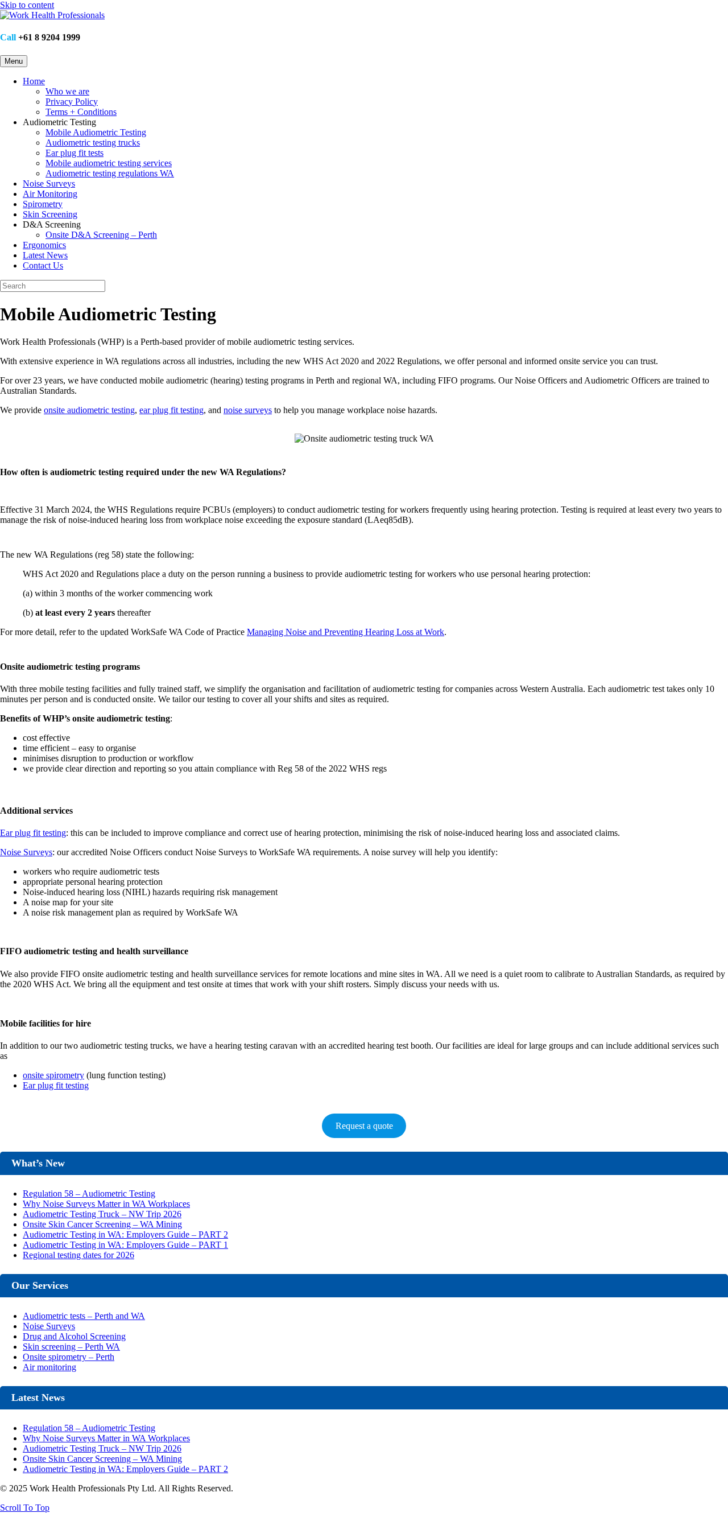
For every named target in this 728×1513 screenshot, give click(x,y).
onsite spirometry (53, 1075)
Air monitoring (49, 1367)
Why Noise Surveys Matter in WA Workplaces (106, 1204)
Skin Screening (50, 214)
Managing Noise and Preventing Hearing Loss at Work (345, 632)
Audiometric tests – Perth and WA (84, 1316)
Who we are (67, 91)
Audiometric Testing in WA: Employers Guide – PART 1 (125, 1245)
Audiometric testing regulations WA (110, 173)
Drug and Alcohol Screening (74, 1336)
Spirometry (43, 204)
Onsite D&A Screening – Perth (101, 235)
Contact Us (43, 265)
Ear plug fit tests (75, 153)
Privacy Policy (72, 101)
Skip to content (27, 5)
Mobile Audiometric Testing (96, 132)
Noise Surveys (49, 183)
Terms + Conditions (81, 112)
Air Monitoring (50, 194)
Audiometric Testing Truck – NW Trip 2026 (102, 1214)
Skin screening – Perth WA (71, 1346)
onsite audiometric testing (89, 410)
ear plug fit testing (171, 410)
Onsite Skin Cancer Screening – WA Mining (102, 1224)
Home (34, 81)
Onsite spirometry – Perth (68, 1357)
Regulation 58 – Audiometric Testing (89, 1193)
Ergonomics (44, 245)
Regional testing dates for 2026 (78, 1255)
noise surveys (248, 410)
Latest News (45, 255)
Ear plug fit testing (33, 833)
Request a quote (364, 1126)
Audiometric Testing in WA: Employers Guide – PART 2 (125, 1234)
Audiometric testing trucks (93, 142)
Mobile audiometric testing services (109, 163)
